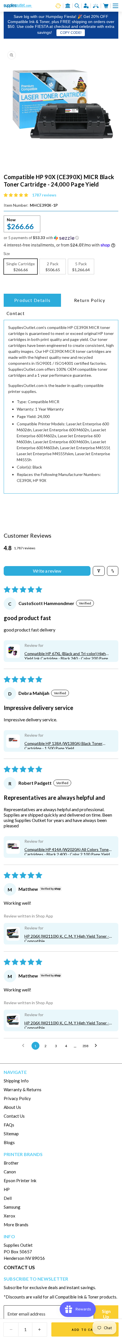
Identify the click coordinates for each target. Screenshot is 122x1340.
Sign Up (106, 1313)
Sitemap (11, 1133)
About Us (12, 1107)
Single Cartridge (20, 266)
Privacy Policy (17, 1098)
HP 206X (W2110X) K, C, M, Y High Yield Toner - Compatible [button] (66, 938)
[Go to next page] (97, 1046)
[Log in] (86, 5)
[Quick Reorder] (58, 5)
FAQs (9, 1124)
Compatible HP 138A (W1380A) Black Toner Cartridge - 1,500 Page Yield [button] (63, 745)
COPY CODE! (70, 33)
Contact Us (14, 1116)
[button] (115, 5)
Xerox (9, 1215)
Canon (10, 1171)
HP (7, 1189)
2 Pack (52, 266)
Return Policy (90, 300)
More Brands (16, 1224)
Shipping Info (16, 1080)
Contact (16, 313)
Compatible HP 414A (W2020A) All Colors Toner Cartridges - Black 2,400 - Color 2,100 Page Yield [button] (67, 851)
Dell (8, 1198)
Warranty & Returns (22, 1089)
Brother (11, 1162)
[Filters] (99, 571)
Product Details (32, 300)
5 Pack (81, 266)
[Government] (67, 5)
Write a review (47, 570)
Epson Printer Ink (20, 1180)
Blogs (9, 1142)
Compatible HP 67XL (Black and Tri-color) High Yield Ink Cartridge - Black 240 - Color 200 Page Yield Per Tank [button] (66, 655)
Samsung (12, 1206)
